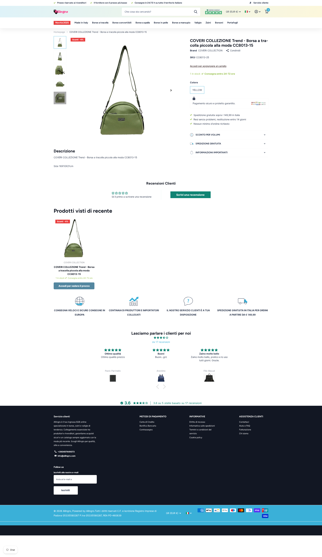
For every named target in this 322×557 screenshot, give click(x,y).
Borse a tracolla (100, 22)
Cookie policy (195, 437)
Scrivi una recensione (190, 194)
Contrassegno (146, 429)
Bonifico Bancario (148, 425)
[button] (171, 90)
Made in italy (81, 22)
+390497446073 (66, 451)
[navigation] (60, 42)
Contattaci (244, 422)
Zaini (208, 22)
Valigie (198, 22)
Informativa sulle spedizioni (202, 425)
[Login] (257, 11)
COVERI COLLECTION (210, 50)
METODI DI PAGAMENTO (153, 416)
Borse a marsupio (181, 22)
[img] (161, 337)
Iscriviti (65, 490)
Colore (194, 82)
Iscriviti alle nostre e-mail (66, 472)
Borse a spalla (143, 22)
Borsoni (219, 22)
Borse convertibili (121, 22)
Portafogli (232, 22)
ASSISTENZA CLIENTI (251, 416)
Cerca (195, 12)
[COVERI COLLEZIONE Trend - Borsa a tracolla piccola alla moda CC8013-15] (74, 238)
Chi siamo (243, 433)
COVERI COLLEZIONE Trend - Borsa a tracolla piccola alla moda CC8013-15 (74, 270)
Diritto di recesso (197, 422)
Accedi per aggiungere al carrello (208, 66)
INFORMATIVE (197, 416)
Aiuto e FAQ (244, 425)
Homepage (59, 32)
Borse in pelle (161, 22)
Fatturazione (245, 429)
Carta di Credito (147, 422)
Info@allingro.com (66, 456)
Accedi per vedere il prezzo (74, 285)
